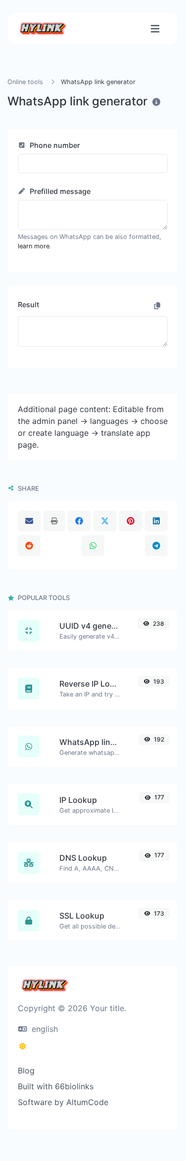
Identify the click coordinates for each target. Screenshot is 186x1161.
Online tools (25, 82)
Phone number (54, 145)
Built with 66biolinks (55, 1086)
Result (28, 304)
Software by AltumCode (63, 1102)
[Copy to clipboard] (157, 305)
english (43, 1029)
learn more (33, 246)
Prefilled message (59, 191)
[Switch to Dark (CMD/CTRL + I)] (23, 1046)
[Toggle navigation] (155, 29)
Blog (26, 1070)
